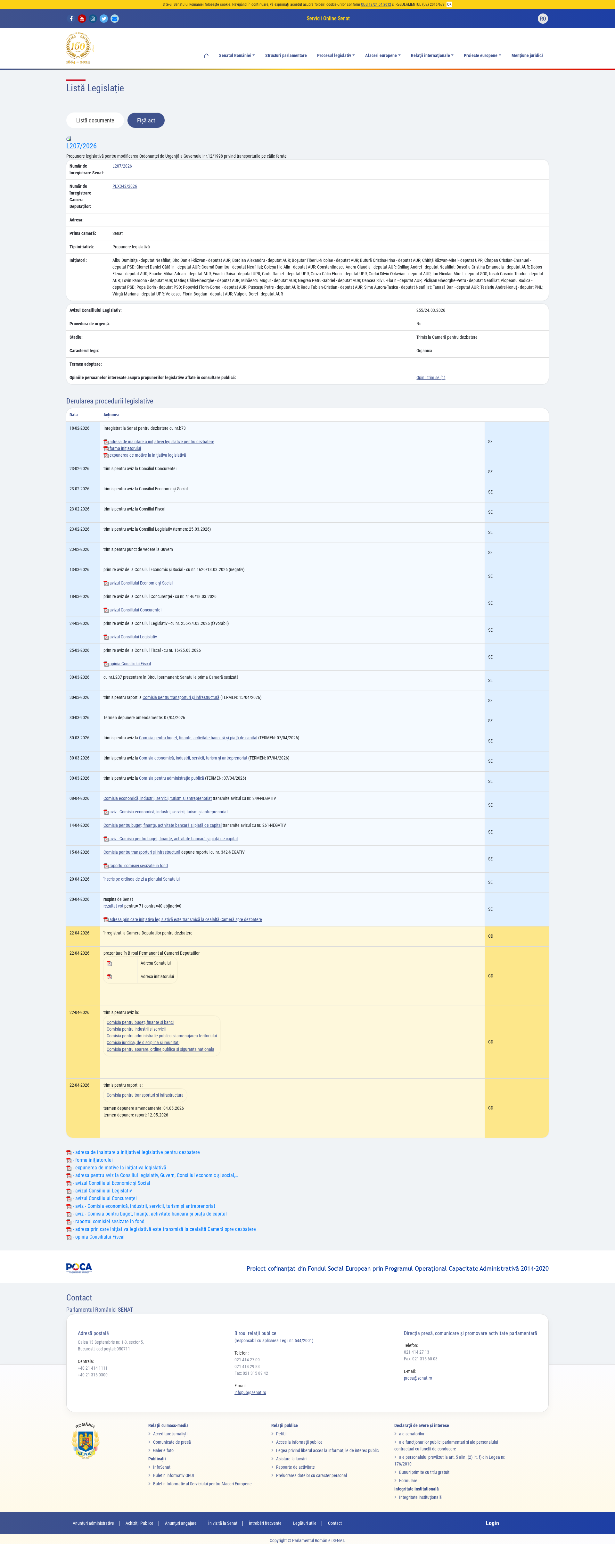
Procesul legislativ (334, 55)
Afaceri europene (381, 55)
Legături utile (304, 1523)
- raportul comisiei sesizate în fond (107, 1221)
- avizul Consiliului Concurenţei (104, 1198)
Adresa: (77, 219)
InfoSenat (161, 1467)
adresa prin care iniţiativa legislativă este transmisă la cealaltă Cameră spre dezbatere (185, 919)
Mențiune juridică (528, 55)
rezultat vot (113, 906)
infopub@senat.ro (250, 1392)
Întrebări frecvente (265, 1523)
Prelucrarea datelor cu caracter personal (311, 1475)
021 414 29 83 (247, 1366)
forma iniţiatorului (125, 448)
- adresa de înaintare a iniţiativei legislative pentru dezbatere (135, 1152)
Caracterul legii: (84, 350)
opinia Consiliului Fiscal (130, 663)
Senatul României (235, 55)
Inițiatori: (78, 260)
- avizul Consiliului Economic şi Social (110, 1183)
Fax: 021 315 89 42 (251, 1373)
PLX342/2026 (124, 186)
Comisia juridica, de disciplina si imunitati (143, 1042)
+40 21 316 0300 (93, 1374)
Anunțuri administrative (93, 1523)
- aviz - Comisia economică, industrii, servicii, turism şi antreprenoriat (143, 1206)
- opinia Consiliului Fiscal (98, 1237)
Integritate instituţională (420, 1497)
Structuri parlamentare (286, 55)
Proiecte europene (480, 55)
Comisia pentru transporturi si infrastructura (145, 1095)
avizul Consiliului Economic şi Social (141, 582)
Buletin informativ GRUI (173, 1475)
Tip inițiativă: (82, 246)
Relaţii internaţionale (430, 55)
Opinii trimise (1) (430, 377)
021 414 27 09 (247, 1359)
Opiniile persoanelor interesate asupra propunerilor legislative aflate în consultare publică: (153, 377)
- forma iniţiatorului (92, 1160)
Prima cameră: (83, 233)
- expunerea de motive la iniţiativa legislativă (118, 1168)
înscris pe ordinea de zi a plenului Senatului (141, 879)
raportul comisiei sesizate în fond (138, 865)
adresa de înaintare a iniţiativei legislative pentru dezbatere (161, 441)
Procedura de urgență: (90, 323)
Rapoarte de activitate (295, 1467)
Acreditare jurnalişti (170, 1433)
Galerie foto (163, 1450)
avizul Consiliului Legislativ (133, 636)
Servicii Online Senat (328, 18)
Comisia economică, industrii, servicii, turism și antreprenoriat (193, 757)
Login (492, 1523)
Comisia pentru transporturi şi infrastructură (181, 697)
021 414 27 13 (416, 1352)
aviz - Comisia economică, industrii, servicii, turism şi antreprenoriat (168, 811)
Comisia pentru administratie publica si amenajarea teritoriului (162, 1035)
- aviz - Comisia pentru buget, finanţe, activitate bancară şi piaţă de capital (149, 1214)
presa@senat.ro (418, 1378)
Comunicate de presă (172, 1442)
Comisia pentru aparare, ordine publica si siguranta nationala (160, 1049)
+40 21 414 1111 (93, 1368)
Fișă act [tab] (146, 120)
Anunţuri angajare (181, 1523)
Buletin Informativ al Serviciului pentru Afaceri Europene (202, 1483)
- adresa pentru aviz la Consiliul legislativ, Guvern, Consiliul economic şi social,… (154, 1175)
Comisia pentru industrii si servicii (136, 1029)
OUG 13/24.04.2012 (376, 4)
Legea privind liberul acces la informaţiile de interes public (327, 1450)
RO (543, 19)
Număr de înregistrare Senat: (87, 169)
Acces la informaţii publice (299, 1442)
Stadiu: (76, 337)
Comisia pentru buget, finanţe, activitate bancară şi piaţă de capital (198, 737)
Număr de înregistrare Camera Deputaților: (80, 196)
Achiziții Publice (139, 1523)
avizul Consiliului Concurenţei (135, 609)
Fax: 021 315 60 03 (421, 1358)
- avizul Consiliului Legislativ (101, 1191)
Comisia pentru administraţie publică (171, 778)
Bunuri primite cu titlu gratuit (424, 1472)
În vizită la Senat (222, 1523)
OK (449, 4)
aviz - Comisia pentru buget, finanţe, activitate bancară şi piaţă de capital (173, 838)
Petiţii (281, 1433)
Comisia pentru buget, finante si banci (140, 1022)
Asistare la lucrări (291, 1458)
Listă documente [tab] (95, 120)
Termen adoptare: (86, 364)
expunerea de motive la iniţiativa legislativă (147, 455)
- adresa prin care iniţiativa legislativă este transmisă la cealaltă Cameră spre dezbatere (163, 1229)
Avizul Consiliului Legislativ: (96, 310)
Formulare (408, 1480)
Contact (335, 1523)
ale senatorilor (411, 1433)
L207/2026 (81, 146)
